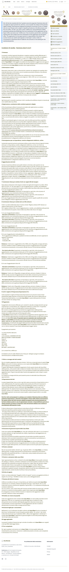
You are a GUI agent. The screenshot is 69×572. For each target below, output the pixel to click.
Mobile (48, 554)
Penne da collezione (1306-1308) (58, 93)
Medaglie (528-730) (55, 70)
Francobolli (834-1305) (56, 90)
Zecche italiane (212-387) (56, 58)
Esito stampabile (56, 44)
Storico (22, 1)
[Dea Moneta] (4, 7)
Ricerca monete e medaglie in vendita (13, 19)
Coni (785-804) (54, 81)
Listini (18, 1)
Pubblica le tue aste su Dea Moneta (32, 546)
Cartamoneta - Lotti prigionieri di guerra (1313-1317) (58, 99)
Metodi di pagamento (57, 41)
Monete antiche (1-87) (56, 52)
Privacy (48, 551)
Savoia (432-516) (54, 64)
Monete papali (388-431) (56, 61)
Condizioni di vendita (57, 36)
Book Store (34, 1)
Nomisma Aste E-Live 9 (19, 7)
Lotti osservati (56, 33)
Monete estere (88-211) (56, 55)
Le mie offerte (56, 31)
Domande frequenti (51, 549)
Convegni (28, 1)
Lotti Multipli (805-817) (56, 84)
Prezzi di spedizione (57, 39)
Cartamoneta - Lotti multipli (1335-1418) (58, 108)
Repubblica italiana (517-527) (57, 67)
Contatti (48, 546)
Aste (14, 1)
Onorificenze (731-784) (56, 78)
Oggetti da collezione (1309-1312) (58, 96)
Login (62, 1)
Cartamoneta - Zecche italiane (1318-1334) (57, 104)
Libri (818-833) (54, 87)
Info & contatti (56, 28)
